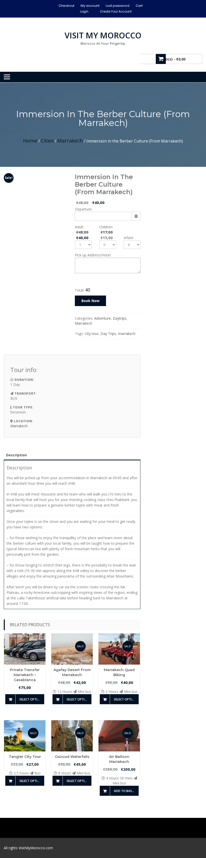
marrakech (126, 333)
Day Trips (108, 333)
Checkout (66, 5)
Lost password (117, 5)
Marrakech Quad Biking (119, 672)
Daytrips (119, 318)
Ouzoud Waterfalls (72, 756)
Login (84, 11)
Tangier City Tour (25, 756)
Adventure (102, 318)
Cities (47, 140)
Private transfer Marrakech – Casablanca (25, 675)
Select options (31, 699)
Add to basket (125, 791)
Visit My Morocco (103, 35)
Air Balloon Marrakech (119, 759)
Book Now (90, 300)
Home (30, 140)
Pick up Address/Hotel (93, 255)
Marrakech (70, 140)
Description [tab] (16, 455)
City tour (91, 333)
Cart (139, 5)
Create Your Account (116, 11)
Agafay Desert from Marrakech (72, 672)
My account (90, 5)
